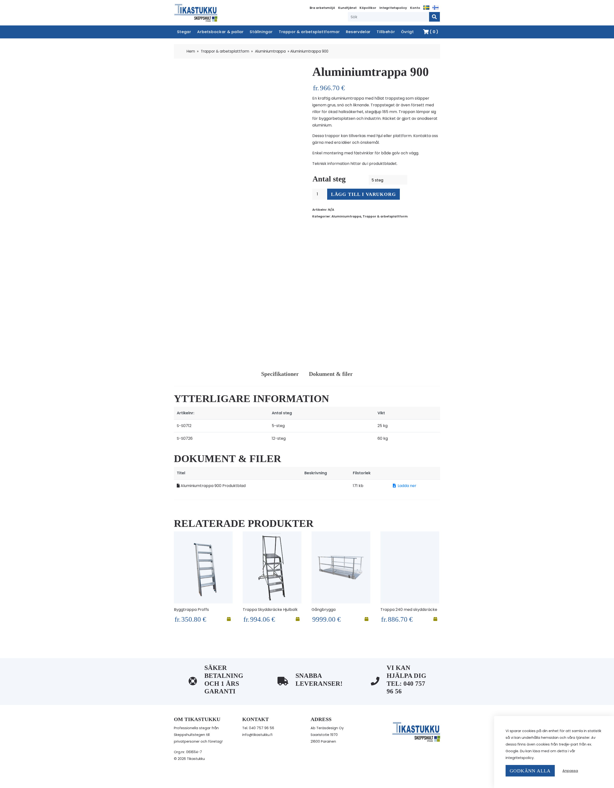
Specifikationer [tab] (280, 374)
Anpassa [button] (570, 770)
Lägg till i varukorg (363, 194)
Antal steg (329, 179)
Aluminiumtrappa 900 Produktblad (213, 485)
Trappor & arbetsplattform (225, 51)
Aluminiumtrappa (270, 51)
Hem (191, 51)
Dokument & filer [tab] (331, 374)
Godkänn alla (530, 770)
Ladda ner (407, 485)
